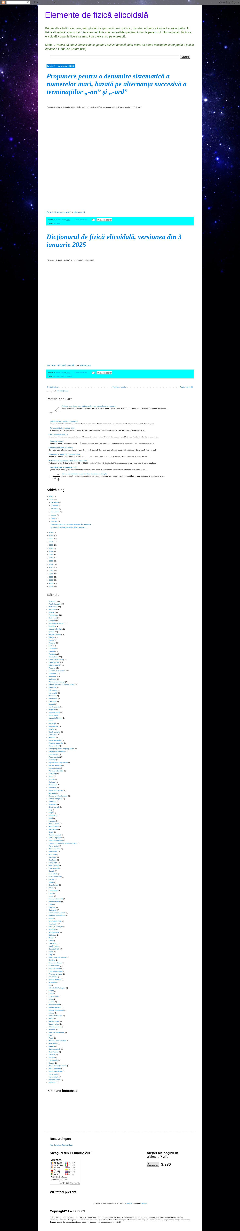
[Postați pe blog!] (101, 219)
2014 (51, 564)
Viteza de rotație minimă (58, 1066)
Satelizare (52, 787)
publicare (52, 1082)
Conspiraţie (53, 863)
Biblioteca (52, 935)
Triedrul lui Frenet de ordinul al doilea (63, 843)
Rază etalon (53, 829)
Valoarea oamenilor (56, 743)
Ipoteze (51, 632)
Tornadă (52, 1057)
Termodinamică (54, 712)
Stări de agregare (55, 838)
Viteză (51, 776)
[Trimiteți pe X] (104, 219)
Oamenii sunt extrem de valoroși (61, 448)
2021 (51, 542)
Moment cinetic (54, 768)
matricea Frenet (54, 1080)
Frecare (51, 879)
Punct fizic (52, 696)
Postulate (52, 654)
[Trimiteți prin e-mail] (98, 219)
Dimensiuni (53, 804)
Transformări (53, 1060)
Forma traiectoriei (55, 877)
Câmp (51, 952)
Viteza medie (53, 715)
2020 (51, 545)
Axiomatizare (53, 657)
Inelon (51, 888)
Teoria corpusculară (56, 790)
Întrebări (52, 626)
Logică (51, 893)
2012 (51, 570)
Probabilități (53, 1043)
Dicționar (57, 223)
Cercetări (52, 601)
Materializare (53, 726)
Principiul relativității (56, 771)
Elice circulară (54, 865)
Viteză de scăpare (55, 1071)
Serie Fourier (53, 1052)
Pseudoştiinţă (54, 826)
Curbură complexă (55, 799)
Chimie (51, 940)
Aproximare (53, 698)
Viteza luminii (53, 846)
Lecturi (51, 993)
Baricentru (52, 679)
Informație (52, 723)
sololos (129, 1203)
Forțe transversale (55, 974)
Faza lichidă (53, 874)
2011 (51, 574)
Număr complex (54, 732)
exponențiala (53, 1077)
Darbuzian (52, 687)
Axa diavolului (54, 932)
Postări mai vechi (186, 387)
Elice (50, 646)
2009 (51, 580)
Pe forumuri (53, 607)
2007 (51, 586)
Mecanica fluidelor (55, 1016)
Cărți (50, 954)
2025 (51, 499)
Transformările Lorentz (57, 913)
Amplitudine (53, 924)
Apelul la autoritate (56, 927)
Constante (52, 943)
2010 (51, 577)
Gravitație (52, 760)
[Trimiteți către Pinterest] (110, 219)
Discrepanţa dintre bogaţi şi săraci (61, 749)
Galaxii (51, 882)
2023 (51, 535)
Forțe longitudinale (56, 971)
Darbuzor (52, 801)
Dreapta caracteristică (57, 751)
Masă (51, 818)
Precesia (52, 737)
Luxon (51, 896)
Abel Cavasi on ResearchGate (61, 1145)
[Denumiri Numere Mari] (120, 159)
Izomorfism (53, 982)
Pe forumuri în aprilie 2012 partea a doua (64, 454)
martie (53, 518)
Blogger (144, 1203)
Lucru (51, 999)
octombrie (55, 509)
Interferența (53, 815)
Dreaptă (52, 704)
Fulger (51, 813)
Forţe (51, 810)
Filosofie (52, 621)
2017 (51, 554)
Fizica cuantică (54, 757)
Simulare (52, 1055)
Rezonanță (53, 785)
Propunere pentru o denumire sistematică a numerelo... (71, 524)
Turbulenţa (53, 774)
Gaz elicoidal (53, 885)
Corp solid (52, 701)
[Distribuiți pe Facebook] (107, 219)
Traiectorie (52, 673)
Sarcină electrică (55, 835)
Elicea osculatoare (56, 963)
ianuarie (54, 521)
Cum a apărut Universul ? (58, 434)
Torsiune (52, 643)
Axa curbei (53, 854)
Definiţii (51, 637)
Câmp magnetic (54, 665)
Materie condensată (56, 1010)
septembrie (55, 512)
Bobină (51, 938)
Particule (52, 907)
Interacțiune (53, 977)
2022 (51, 539)
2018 (51, 551)
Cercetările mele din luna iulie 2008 (63, 467)
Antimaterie (53, 851)
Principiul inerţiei (55, 634)
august (54, 515)
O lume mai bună (55, 1027)
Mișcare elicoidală (55, 765)
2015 (51, 561)
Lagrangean (53, 890)
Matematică (53, 693)
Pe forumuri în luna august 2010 (62, 428)
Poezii (51, 1038)
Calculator (52, 857)
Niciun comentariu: (81, 220)
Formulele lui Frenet (56, 623)
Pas (50, 1035)
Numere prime (54, 1024)
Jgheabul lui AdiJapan (57, 988)
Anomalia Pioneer (55, 718)
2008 (51, 583)
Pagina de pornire (119, 387)
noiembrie (55, 505)
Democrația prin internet (58, 957)
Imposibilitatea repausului (58, 762)
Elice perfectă (54, 868)
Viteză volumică (54, 849)
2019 (51, 548)
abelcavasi (79, 212)
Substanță (52, 910)
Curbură (52, 651)
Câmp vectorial (54, 746)
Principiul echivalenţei (57, 682)
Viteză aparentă (55, 1068)
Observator (53, 735)
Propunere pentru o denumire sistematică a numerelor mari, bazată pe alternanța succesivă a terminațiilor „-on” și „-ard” (117, 84)
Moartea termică (55, 902)
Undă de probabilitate (57, 915)
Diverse (51, 612)
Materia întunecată (56, 899)
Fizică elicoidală (66, 376)
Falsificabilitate (54, 966)
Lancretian (53, 648)
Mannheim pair (54, 1004)
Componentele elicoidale (58, 796)
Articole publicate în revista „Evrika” (62, 685)
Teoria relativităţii (55, 740)
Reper (51, 832)
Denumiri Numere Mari (58, 212)
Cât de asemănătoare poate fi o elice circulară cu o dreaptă (84, 474)
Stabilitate (52, 676)
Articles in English (55, 629)
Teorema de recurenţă (57, 671)
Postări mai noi (52, 387)
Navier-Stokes (54, 1021)
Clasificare (52, 860)
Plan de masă (54, 824)
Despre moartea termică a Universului (64, 421)
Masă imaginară (55, 1007)
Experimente (53, 754)
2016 (51, 558)
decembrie (55, 502)
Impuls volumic (54, 707)
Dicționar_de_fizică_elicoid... (61, 365)
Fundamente (53, 615)
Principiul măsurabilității (57, 1041)
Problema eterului (56, 441)
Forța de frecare (55, 968)
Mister (51, 1018)
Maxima (51, 729)
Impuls (51, 640)
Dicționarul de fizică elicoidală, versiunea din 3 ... (69, 527)
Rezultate (52, 609)
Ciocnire (52, 779)
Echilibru (52, 960)
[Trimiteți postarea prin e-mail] (93, 220)
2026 (51, 496)
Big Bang (52, 793)
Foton (51, 721)
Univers (51, 1063)
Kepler (51, 991)
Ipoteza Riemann (55, 979)
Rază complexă (54, 1049)
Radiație (52, 1046)
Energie (52, 871)
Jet (50, 985)
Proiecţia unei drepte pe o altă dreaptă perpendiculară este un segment (89, 406)
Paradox (52, 1030)
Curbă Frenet (54, 946)
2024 (51, 532)
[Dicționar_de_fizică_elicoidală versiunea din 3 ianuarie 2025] (120, 312)
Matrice (51, 1013)
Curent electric (54, 949)
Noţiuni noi (53, 618)
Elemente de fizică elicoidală (96, 14)
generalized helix (55, 921)
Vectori (51, 918)
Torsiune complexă (56, 840)
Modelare (52, 821)
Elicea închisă (54, 807)
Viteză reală (53, 1074)
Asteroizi (52, 929)
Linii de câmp (54, 996)
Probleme (52, 710)
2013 (51, 567)
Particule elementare (56, 1032)
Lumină (51, 1002)
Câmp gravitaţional (56, 660)
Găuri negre (53, 690)
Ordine (51, 904)
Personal (52, 668)
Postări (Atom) (62, 391)
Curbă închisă (54, 662)
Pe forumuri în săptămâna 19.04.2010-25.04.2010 (68, 461)
